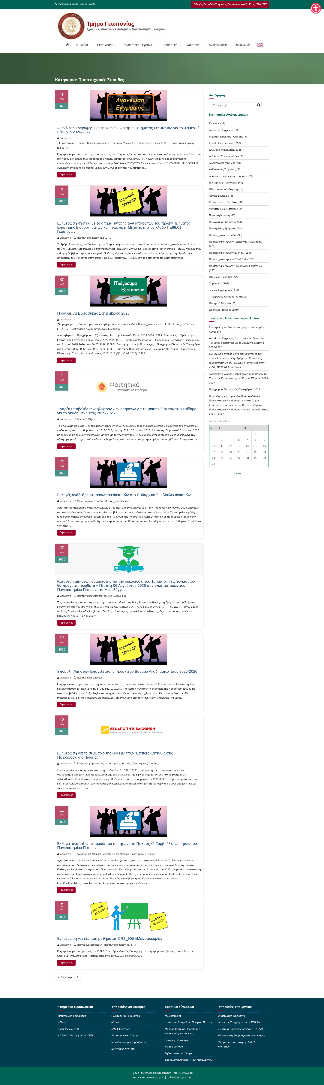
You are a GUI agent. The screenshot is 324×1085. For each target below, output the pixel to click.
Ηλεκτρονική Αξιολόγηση (223, 189)
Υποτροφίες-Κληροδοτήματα (226, 296)
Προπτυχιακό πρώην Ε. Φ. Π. (154, 143)
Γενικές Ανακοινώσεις (221, 143)
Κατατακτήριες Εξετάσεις (223, 202)
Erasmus (214, 123)
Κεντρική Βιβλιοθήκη (177, 1039)
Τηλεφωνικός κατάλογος (179, 1053)
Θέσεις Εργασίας (219, 195)
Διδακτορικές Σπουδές (89, 854)
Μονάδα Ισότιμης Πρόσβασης (128, 1042)
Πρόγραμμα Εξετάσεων (73, 324)
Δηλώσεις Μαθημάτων (222, 149)
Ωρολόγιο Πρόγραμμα (222, 309)
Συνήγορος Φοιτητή (123, 1048)
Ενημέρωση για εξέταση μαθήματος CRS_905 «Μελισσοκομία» (109, 938)
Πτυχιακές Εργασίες (220, 276)
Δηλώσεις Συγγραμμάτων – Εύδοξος (239, 1022)
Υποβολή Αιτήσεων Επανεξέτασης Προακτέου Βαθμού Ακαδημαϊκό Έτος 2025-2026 (127, 671)
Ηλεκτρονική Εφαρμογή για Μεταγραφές (241, 1035)
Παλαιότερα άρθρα (71, 977)
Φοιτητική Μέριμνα (87, 419)
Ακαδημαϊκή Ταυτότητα (231, 1015)
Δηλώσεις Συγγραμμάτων (224, 156)
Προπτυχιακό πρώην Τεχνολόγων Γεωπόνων (95, 329)
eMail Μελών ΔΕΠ (68, 1028)
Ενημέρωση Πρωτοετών (90, 763)
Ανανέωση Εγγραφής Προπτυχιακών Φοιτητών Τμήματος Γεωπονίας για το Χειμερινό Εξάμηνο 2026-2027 (236, 343)
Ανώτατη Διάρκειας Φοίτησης (226, 136)
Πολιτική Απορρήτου (179, 1077)
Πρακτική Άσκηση (219, 215)
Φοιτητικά (193, 45)
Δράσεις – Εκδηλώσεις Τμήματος (228, 175)
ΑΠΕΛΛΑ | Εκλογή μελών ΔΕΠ (75, 1035)
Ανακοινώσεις (218, 45)
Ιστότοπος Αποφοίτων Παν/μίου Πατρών (188, 1022)
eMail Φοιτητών (120, 1028)
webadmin (65, 138)
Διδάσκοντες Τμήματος (222, 169)
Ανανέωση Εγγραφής (221, 129)
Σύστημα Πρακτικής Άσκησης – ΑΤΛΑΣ (241, 1028)
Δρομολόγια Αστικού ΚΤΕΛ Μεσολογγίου (188, 1059)
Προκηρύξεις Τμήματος (222, 228)
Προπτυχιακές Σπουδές (73, 143)
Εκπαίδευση (105, 45)
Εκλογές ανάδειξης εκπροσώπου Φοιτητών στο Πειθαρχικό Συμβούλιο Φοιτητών (124, 495)
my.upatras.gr (173, 1015)
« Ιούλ (237, 473)
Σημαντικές (215, 283)
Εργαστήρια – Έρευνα (137, 45)
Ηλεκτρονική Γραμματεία (72, 1015)
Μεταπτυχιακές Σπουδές (90, 501)
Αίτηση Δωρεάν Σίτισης (124, 1035)
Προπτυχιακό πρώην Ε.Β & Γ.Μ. (94, 237)
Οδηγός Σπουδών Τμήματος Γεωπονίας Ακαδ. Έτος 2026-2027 (230, 4)
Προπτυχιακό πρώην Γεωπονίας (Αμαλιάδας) (111, 143)
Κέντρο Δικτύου (174, 1046)
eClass (62, 1022)
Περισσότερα (66, 174)
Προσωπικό (169, 45)
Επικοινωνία (242, 45)
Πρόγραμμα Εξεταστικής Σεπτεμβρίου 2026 (93, 313)
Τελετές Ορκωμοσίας (115, 595)
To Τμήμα (81, 45)
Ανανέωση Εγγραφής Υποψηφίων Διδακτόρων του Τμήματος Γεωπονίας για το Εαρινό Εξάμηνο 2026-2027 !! (239, 378)
